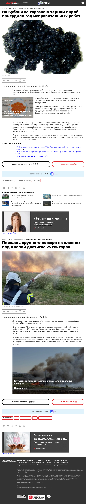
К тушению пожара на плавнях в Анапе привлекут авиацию (43, 382)
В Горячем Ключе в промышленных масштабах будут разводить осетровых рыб (66, 202)
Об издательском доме (25, 460)
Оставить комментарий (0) (68, 164)
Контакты (64, 462)
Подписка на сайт (53, 462)
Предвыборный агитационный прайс (29, 465)
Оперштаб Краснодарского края (12, 306)
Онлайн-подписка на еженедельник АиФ (30, 462)
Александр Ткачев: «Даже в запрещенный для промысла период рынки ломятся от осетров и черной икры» (26, 203)
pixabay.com (6, 75)
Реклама (48, 460)
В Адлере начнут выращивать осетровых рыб (67, 195)
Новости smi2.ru (9, 233)
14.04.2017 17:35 (7, 8)
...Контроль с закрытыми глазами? (32, 156)
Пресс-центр (39, 460)
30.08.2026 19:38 (7, 239)
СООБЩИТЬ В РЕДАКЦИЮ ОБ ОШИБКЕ (55, 465)
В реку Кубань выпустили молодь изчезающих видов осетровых (22, 196)
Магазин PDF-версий (60, 460)
